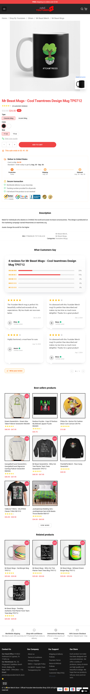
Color (4, 122)
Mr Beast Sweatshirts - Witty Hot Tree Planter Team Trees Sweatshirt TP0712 (44, 466)
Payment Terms (54, 660)
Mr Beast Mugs (58, 18)
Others (30, 18)
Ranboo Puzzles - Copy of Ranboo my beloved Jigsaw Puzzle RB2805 (44, 423)
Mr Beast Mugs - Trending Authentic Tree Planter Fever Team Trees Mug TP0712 (17, 610)
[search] (82, 9)
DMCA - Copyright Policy (36, 664)
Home (4, 18)
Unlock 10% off (5, 683)
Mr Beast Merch (42, 18)
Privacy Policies (33, 661)
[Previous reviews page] (72, 371)
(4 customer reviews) (19, 106)
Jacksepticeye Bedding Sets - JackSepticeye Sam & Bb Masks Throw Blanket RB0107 (43, 511)
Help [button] (85, 691)
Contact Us (53, 669)
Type (4, 114)
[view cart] (85, 9)
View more (45, 525)
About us (31, 654)
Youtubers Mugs (62, 238)
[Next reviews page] (83, 371)
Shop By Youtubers (17, 18)
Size (3, 130)
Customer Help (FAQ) (56, 673)
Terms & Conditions (35, 657)
